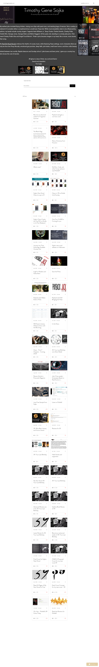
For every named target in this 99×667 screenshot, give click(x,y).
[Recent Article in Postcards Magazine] (40, 365)
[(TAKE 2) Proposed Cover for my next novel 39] (59, 548)
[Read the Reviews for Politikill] (59, 601)
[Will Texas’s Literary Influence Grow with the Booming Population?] (40, 313)
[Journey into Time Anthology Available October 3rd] (40, 235)
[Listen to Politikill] (59, 391)
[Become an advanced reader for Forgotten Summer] (40, 104)
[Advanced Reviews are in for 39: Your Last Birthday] (40, 496)
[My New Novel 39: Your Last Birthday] (40, 470)
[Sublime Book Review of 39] (59, 496)
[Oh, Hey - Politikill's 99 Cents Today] (40, 601)
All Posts (25, 96)
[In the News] (59, 313)
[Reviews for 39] (59, 418)
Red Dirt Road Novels (9, 44)
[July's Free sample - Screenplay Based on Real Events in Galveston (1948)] (59, 365)
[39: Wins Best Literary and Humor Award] (40, 418)
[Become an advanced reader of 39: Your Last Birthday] (59, 522)
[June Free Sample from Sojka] (40, 391)
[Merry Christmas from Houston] (59, 130)
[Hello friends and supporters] (59, 444)
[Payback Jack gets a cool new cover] (59, 104)
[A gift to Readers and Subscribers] (40, 261)
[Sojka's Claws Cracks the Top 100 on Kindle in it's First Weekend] (40, 208)
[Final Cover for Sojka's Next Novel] (40, 548)
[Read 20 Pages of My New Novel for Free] (40, 574)
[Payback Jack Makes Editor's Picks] (40, 287)
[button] (93, 3)
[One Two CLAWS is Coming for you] (59, 208)
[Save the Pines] (59, 261)
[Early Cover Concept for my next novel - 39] (59, 574)
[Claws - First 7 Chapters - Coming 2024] (40, 339)
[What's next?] (40, 156)
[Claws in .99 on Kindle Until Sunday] (59, 182)
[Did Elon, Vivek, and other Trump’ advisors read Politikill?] (59, 156)
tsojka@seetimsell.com (85, 3)
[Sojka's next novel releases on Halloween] (59, 235)
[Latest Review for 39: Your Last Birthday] (40, 522)
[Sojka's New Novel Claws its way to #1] (40, 182)
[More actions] (47, 111)
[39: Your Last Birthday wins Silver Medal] (59, 339)
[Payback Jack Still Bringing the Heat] (59, 287)
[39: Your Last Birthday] (40, 444)
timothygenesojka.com (8, 3)
